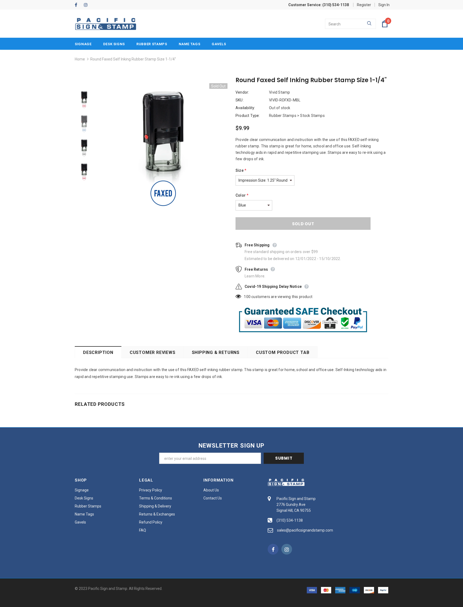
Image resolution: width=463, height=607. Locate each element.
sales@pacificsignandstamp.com (305, 530)
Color (242, 195)
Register (364, 5)
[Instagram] (87, 5)
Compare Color (210, 204)
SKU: (240, 100)
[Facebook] (78, 5)
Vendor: (242, 92)
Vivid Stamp (279, 92)
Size (241, 170)
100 (247, 297)
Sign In (384, 5)
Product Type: (248, 115)
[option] (163, 147)
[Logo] (105, 24)
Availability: (245, 108)
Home (80, 59)
